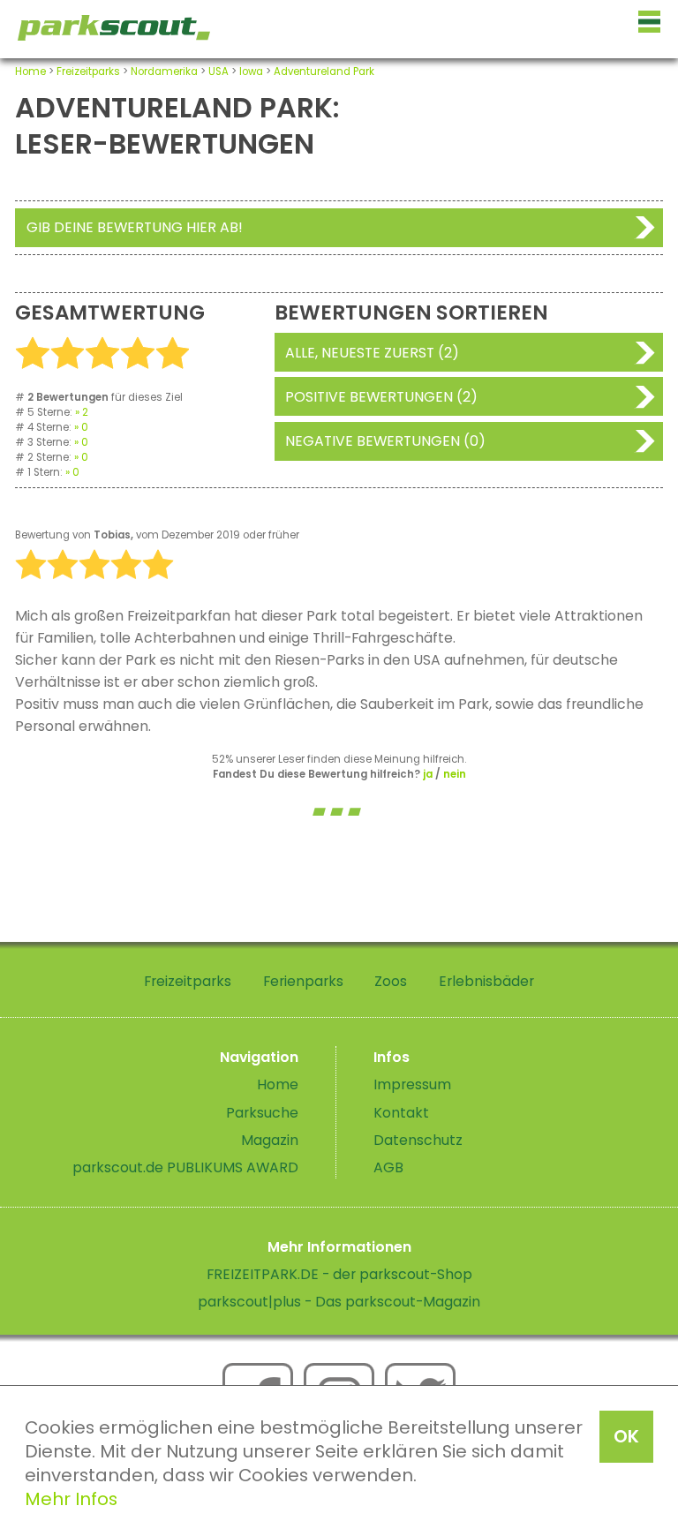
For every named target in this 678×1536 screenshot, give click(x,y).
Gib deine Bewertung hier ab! (134, 227)
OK (626, 1436)
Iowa (251, 71)
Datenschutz (418, 1140)
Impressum (412, 1084)
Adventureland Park (324, 71)
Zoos (390, 981)
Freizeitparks (88, 71)
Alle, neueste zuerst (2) (372, 353)
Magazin (269, 1140)
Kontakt (401, 1113)
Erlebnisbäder (486, 981)
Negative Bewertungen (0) (385, 441)
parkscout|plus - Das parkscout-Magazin (339, 1301)
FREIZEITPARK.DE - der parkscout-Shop (339, 1274)
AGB (388, 1167)
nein (454, 774)
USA (218, 71)
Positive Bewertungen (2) (381, 397)
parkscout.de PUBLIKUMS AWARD (185, 1167)
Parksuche (262, 1113)
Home (30, 71)
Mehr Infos (71, 1499)
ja (428, 774)
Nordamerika (164, 71)
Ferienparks (303, 981)
